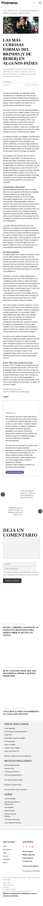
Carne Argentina (9, 728)
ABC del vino (12, 10)
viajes (5, 853)
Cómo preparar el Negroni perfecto (15, 731)
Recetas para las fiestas (31, 871)
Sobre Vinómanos (8, 885)
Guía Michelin (8, 807)
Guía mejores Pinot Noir (12, 823)
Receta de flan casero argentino (15, 789)
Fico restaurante (9, 741)
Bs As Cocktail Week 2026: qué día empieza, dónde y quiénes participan (19, 673)
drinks (5, 862)
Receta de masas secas (12, 785)
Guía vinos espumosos (12, 819)
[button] (34, 2)
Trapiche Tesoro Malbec (12, 748)
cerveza (5, 856)
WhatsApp (25, 392)
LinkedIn (12, 392)
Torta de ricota (9, 768)
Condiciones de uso (9, 889)
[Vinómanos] (9, 2)
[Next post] (40, 511)
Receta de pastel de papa (13, 780)
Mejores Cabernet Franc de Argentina (17, 756)
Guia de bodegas (10, 798)
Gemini (17, 389)
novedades (6, 859)
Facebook (18, 392)
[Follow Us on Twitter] (23, 846)
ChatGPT (6, 389)
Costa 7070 (8, 735)
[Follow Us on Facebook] (29, 846)
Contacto (6, 887)
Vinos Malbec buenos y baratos (14, 738)
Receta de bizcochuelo (11, 765)
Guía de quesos (9, 811)
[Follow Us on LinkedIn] (32, 846)
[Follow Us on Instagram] (26, 846)
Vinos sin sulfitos (9, 744)
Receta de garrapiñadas (13, 775)
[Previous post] (3, 494)
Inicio (5, 10)
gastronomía (7, 849)
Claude (12, 389)
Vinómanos (7, 82)
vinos (4, 846)
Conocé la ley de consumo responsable (16, 891)
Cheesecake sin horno (11, 772)
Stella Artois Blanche (11, 751)
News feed (6, 883)
